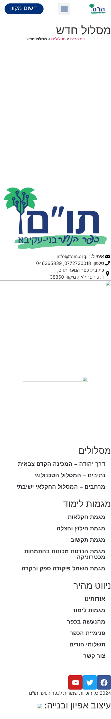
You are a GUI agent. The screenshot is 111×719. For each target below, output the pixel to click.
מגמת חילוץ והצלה (81, 528)
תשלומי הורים (87, 644)
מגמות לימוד (88, 610)
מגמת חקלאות (86, 517)
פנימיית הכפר (87, 633)
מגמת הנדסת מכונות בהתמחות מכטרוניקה (64, 554)
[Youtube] (75, 682)
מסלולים (58, 39)
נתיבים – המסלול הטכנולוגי (69, 475)
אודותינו (95, 599)
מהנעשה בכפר (86, 621)
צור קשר (94, 656)
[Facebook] (104, 682)
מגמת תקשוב (88, 540)
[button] (64, 9)
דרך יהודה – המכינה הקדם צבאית (61, 464)
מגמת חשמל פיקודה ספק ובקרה (63, 568)
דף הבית (77, 39)
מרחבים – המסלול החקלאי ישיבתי (61, 487)
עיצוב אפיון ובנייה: (76, 705)
